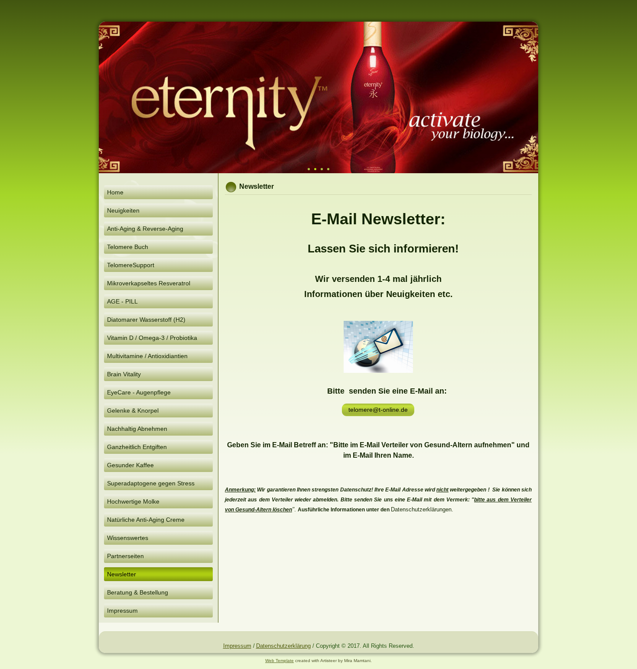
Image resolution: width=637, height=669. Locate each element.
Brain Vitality (124, 374)
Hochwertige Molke (133, 501)
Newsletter (121, 574)
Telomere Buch (127, 246)
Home (115, 192)
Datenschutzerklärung (283, 646)
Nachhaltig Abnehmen (137, 428)
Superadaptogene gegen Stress (151, 483)
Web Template (279, 660)
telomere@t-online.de (378, 409)
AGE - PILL (122, 301)
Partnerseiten (125, 556)
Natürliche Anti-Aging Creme (146, 519)
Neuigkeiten (123, 210)
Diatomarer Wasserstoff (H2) (146, 319)
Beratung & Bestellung (137, 592)
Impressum (122, 610)
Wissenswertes (127, 537)
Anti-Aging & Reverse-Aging (145, 228)
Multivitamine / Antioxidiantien (147, 355)
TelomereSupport (130, 265)
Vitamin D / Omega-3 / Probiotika (152, 337)
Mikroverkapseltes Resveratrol (148, 283)
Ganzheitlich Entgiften (137, 446)
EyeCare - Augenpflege (139, 392)
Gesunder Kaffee (130, 465)
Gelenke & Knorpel (133, 410)
